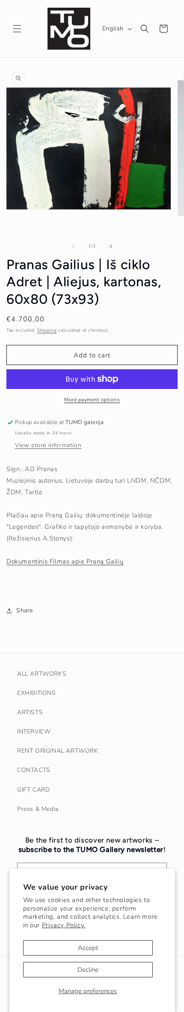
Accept (88, 948)
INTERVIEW (33, 731)
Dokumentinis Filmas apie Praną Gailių (64, 561)
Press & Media (38, 809)
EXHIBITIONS (36, 693)
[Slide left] (73, 246)
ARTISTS (30, 712)
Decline (87, 969)
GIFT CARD (33, 790)
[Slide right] (110, 246)
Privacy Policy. (64, 925)
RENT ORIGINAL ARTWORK (57, 751)
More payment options (92, 399)
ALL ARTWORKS (41, 674)
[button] (17, 28)
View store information (48, 445)
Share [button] (24, 610)
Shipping (47, 330)
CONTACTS (33, 770)
